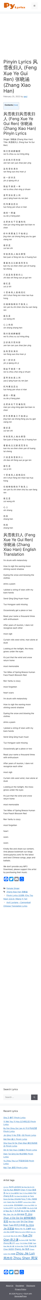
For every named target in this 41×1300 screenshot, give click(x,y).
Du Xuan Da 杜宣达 (20, 1196)
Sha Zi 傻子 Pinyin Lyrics (14, 1117)
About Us (9, 1286)
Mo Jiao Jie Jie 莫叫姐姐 (13, 1214)
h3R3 (4, 1202)
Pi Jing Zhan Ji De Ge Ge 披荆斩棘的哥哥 (19, 1218)
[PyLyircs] (14, 6)
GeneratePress (20, 1296)
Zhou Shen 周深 (25, 1258)
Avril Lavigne (15, 1187)
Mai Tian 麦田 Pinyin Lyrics (15, 1167)
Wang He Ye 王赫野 (23, 1229)
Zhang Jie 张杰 (21, 1249)
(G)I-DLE (5, 1187)
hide (15, 105)
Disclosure (30, 1286)
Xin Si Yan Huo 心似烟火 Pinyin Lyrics (20, 1150)
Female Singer (12, 888)
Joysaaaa (18, 1205)
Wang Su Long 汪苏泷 (22, 1232)
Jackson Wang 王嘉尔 (29, 1202)
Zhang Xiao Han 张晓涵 (17, 892)
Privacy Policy (20, 1289)
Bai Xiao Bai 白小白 (28, 1187)
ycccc (17, 1243)
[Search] (34, 1097)
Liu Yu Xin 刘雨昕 (20, 1208)
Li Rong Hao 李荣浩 (28, 1205)
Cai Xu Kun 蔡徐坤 (11, 1190)
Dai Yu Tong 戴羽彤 (12, 1193)
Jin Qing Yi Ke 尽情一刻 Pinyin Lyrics (19, 1135)
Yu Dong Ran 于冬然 (21, 1246)
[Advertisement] (20, 38)
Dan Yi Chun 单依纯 (26, 1193)
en (28, 1196)
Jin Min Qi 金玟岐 (8, 1205)
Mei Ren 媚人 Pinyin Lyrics (15, 1139)
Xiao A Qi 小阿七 (16, 1236)
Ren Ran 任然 (14, 1221)
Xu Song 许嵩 (23, 1240)
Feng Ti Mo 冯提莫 (29, 1199)
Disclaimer (20, 1286)
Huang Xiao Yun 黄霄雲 (15, 1202)
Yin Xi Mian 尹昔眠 (26, 1243)
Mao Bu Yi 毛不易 (12, 1211)
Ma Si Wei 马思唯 (28, 1211)
